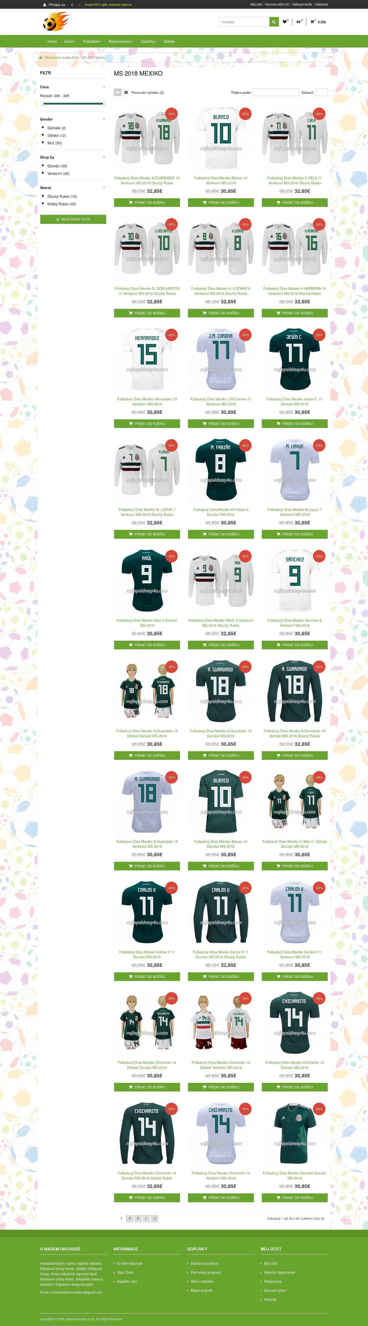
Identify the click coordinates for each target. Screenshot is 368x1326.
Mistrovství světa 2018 (61, 57)
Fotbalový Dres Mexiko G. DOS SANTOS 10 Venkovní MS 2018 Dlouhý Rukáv (147, 291)
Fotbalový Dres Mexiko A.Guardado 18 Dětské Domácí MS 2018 (147, 733)
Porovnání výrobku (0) (148, 92)
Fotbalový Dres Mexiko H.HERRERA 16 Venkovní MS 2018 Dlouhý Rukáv (294, 291)
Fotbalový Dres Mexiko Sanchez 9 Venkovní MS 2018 (295, 623)
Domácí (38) (57, 165)
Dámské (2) (57, 127)
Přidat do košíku (149, 202)
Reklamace (273, 1281)
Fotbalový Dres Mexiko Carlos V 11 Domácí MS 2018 (147, 954)
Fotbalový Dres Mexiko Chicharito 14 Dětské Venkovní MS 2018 (221, 1065)
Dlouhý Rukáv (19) (62, 196)
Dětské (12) (57, 135)
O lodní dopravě (130, 1263)
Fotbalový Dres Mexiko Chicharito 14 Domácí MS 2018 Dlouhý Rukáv (147, 1175)
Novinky (270, 1299)
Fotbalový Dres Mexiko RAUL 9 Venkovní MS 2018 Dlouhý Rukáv (220, 623)
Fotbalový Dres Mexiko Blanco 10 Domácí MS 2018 (220, 844)
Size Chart (125, 1272)
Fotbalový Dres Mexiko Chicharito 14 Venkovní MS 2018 (221, 1175)
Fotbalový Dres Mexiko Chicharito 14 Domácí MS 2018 (295, 1065)
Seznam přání (275, 1290)
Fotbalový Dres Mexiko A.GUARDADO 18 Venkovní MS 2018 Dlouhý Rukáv (147, 180)
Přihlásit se (56, 4)
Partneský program (206, 1272)
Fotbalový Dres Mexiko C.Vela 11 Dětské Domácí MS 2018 (294, 844)
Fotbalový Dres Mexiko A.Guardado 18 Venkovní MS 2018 (147, 844)
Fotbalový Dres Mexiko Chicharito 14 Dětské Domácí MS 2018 (147, 1065)
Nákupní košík (302, 4)
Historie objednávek (279, 1272)
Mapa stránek (202, 1290)
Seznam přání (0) (277, 4)
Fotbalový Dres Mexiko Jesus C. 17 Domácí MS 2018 (295, 401)
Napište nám (127, 1281)
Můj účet (256, 4)
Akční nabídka (202, 1281)
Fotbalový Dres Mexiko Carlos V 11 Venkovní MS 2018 (295, 954)
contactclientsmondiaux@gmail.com (76, 1292)
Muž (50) (55, 142)
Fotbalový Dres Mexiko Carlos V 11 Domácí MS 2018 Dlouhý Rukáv (221, 954)
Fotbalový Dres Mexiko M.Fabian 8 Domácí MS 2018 (221, 512)
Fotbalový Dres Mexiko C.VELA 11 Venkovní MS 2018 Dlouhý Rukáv (294, 180)
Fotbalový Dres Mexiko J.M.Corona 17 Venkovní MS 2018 (221, 401)
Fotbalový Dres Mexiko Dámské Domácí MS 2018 (294, 1175)
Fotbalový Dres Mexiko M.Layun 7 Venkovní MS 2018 (295, 512)
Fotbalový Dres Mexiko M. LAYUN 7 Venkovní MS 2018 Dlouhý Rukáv (147, 512)
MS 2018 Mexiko (93, 57)
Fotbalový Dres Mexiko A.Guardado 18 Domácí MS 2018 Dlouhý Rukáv (294, 733)
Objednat (321, 4)
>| (154, 1218)
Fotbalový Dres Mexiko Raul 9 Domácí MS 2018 (147, 623)
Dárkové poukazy (204, 1263)
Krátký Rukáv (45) (62, 203)
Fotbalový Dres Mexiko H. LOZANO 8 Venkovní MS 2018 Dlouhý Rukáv (220, 291)
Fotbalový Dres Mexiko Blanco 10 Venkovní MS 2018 (220, 180)
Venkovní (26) (59, 173)
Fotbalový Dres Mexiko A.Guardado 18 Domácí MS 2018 (221, 733)
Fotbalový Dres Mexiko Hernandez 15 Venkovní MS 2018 (147, 401)
